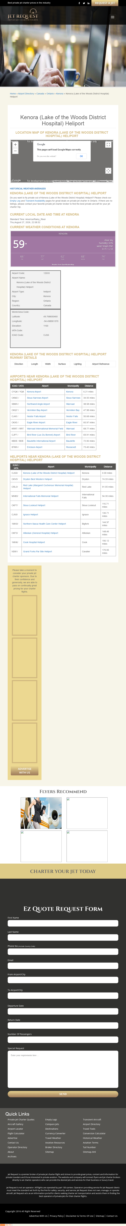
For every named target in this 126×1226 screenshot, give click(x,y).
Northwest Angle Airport (38, 404)
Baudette (70, 441)
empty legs (51, 1119)
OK (81, 156)
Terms (110, 181)
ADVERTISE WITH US (24, 770)
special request (16, 1048)
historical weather (92, 1138)
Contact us (13, 1142)
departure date (16, 1005)
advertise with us (38, 1215)
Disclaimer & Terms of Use (79, 1215)
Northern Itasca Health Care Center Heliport (44, 524)
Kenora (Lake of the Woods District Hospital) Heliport (49, 473)
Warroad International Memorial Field (45, 428)
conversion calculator (94, 1133)
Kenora (59, 93)
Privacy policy (56, 1215)
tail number (89, 1147)
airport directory (91, 1124)
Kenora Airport (34, 391)
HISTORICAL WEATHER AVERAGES (28, 188)
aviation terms (90, 1142)
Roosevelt (71, 447)
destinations (51, 1128)
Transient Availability (35, 201)
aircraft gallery (15, 1124)
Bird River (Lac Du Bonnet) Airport (43, 435)
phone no (21, 946)
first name (13, 917)
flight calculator (16, 1133)
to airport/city (15, 990)
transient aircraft (92, 1119)
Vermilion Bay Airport (37, 410)
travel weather (53, 1138)
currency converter (55, 1133)
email (10, 960)
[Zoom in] (15, 144)
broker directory (53, 1147)
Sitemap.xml (89, 1151)
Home (13, 93)
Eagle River (71, 422)
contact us (112, 1215)
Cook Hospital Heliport (34, 542)
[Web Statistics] (6, 1224)
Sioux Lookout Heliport (34, 505)
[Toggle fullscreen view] (108, 144)
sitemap (49, 1151)
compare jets (52, 1124)
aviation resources (55, 1142)
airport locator (15, 1128)
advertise (12, 1138)
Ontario (50, 93)
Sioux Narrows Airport (37, 398)
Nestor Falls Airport (36, 416)
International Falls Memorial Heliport (40, 496)
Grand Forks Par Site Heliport (37, 551)
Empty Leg (15, 201)
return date (14, 1019)
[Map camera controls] (108, 171)
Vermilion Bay (72, 410)
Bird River (71, 435)
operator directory (17, 1147)
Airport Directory (26, 93)
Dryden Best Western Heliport (37, 479)
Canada (40, 93)
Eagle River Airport (36, 422)
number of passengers (20, 1034)
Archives (12, 1156)
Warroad (70, 404)
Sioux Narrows (73, 398)
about (11, 1151)
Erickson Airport (34, 447)
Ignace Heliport (30, 514)
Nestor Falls (72, 416)
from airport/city (16, 974)
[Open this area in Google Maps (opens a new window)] (17, 180)
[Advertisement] (36, 615)
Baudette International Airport (41, 441)
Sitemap (100, 1215)
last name (13, 931)
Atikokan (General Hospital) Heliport (40, 533)
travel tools (89, 1128)
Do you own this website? (46, 156)
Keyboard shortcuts (60, 181)
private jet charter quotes (21, 1119)
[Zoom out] (15, 151)
